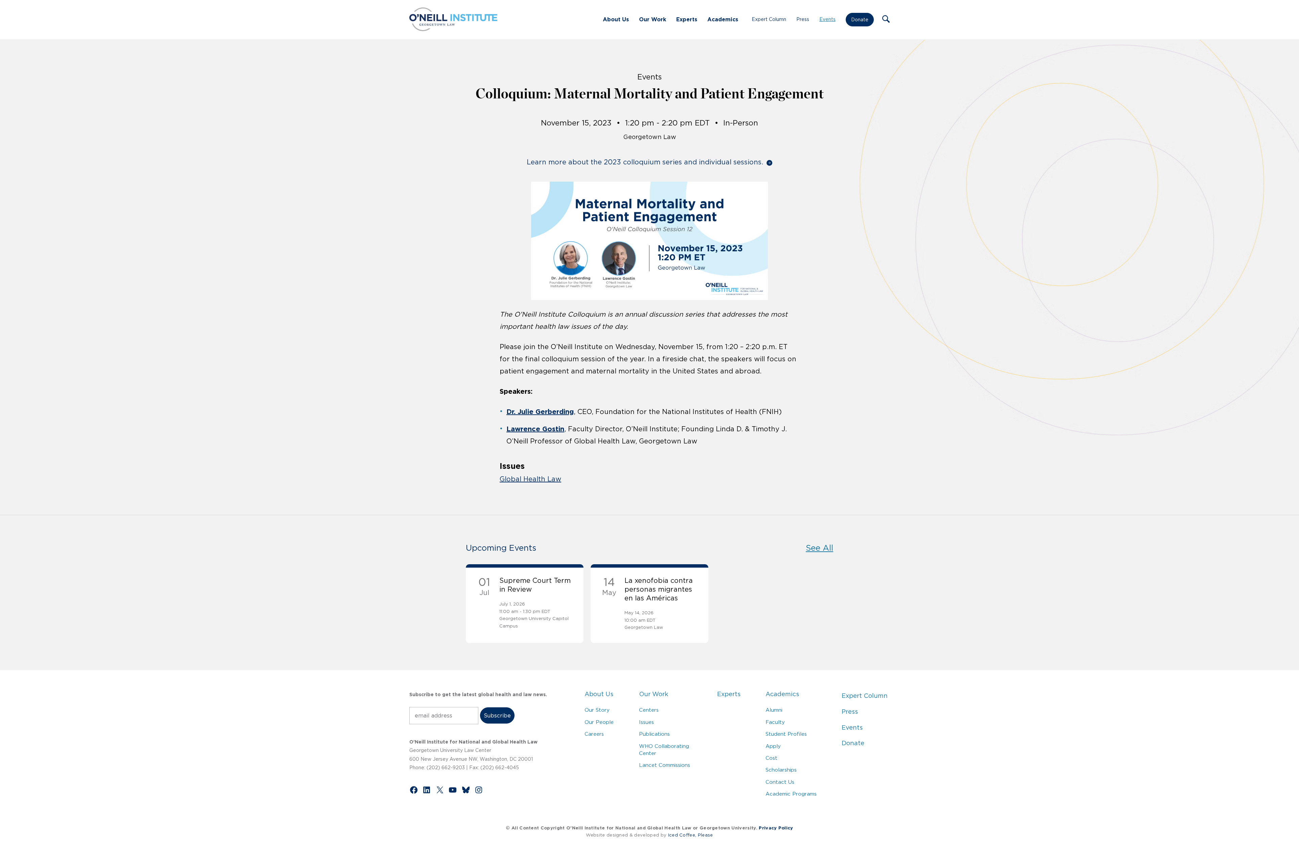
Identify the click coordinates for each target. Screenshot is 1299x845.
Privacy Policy (776, 827)
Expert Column (769, 19)
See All (819, 547)
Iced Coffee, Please (690, 835)
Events (827, 19)
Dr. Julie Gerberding (540, 411)
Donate (859, 19)
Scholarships (781, 770)
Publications (654, 734)
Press (802, 19)
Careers (594, 734)
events (649, 77)
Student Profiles (786, 734)
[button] (886, 19)
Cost (771, 758)
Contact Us (780, 782)
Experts (686, 19)
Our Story (597, 710)
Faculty (775, 722)
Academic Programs (791, 794)
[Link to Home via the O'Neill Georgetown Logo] (453, 29)
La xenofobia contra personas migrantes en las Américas (658, 589)
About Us (616, 19)
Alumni (774, 710)
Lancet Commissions (664, 765)
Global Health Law (530, 479)
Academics (722, 19)
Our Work (652, 19)
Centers (649, 710)
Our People (599, 722)
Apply (773, 746)
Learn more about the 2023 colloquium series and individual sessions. (645, 162)
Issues (646, 722)
